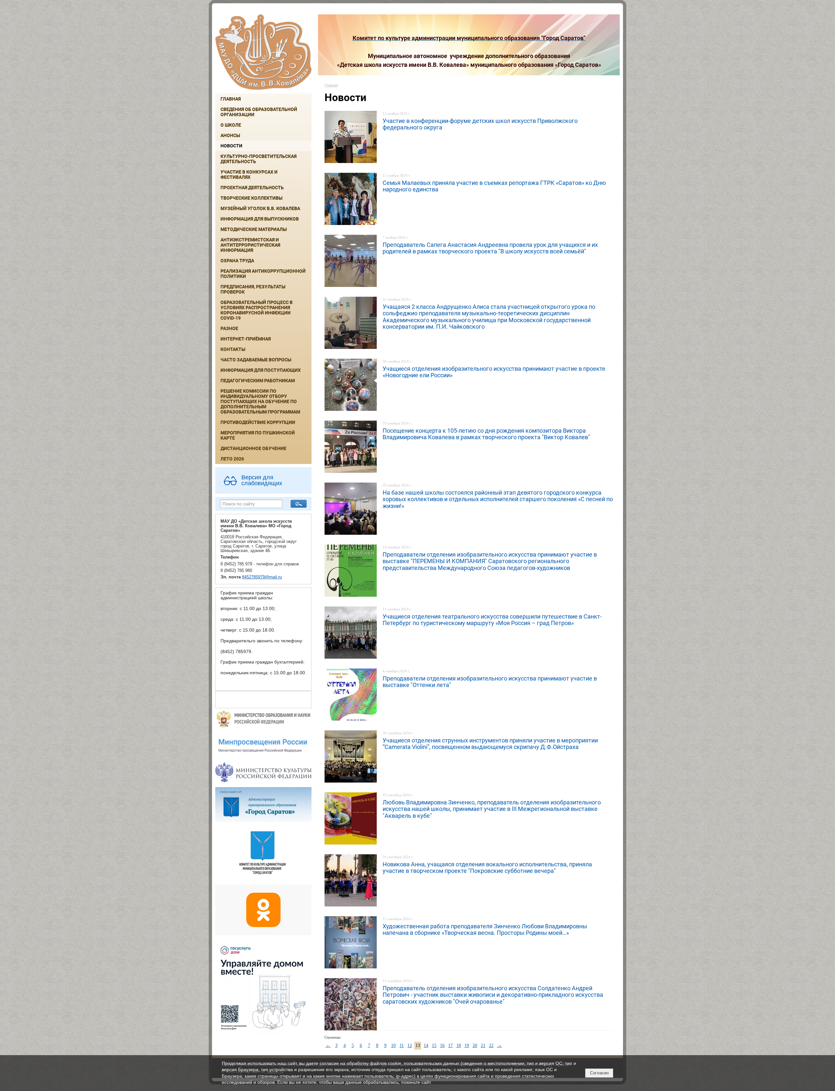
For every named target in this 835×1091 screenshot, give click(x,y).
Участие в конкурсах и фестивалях (249, 174)
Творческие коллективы (251, 198)
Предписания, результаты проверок (252, 289)
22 (491, 1045)
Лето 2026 (232, 458)
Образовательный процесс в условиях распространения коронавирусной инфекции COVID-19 (256, 310)
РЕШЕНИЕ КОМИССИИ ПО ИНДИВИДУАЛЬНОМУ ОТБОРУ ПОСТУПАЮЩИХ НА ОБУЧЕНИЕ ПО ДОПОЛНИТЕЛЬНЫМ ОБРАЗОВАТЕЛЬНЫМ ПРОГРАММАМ (260, 401)
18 (458, 1045)
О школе (230, 124)
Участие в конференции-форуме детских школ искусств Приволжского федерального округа (480, 124)
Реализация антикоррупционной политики (263, 273)
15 (434, 1045)
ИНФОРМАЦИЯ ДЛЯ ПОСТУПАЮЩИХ (260, 370)
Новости (231, 145)
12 (409, 1045)
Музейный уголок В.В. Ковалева (260, 208)
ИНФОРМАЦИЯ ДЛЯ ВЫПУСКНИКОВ (259, 218)
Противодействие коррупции (257, 422)
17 (450, 1045)
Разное (229, 328)
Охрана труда (237, 260)
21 (483, 1045)
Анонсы (230, 135)
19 (466, 1045)
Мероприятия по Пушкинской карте (257, 435)
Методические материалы (253, 229)
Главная (230, 98)
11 (402, 1045)
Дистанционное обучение (253, 448)
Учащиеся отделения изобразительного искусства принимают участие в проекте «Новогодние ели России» (494, 372)
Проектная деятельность (252, 187)
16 (442, 1045)
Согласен (599, 1072)
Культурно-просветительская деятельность (258, 159)
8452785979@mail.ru (262, 577)
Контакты (232, 349)
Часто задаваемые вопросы (255, 359)
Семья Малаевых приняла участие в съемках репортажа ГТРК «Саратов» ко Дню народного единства (494, 186)
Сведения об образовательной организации (258, 112)
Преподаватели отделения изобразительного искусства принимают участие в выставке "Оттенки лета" (490, 681)
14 (426, 1045)
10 (393, 1045)
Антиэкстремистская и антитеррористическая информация (250, 245)
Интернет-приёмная (245, 338)
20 (475, 1045)
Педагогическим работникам (257, 380)
